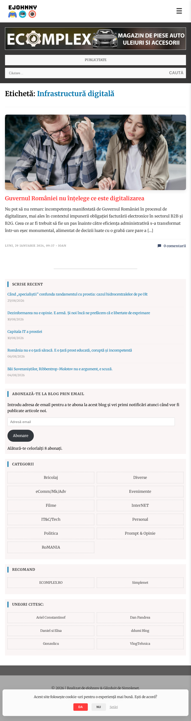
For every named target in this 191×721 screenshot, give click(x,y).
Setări (114, 707)
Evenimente (140, 491)
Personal (140, 519)
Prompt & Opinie (140, 533)
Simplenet (140, 582)
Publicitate (95, 60)
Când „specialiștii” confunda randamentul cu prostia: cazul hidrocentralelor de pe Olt (77, 294)
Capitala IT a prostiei (24, 331)
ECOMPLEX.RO (50, 582)
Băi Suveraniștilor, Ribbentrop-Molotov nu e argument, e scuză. (60, 369)
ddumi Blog (140, 631)
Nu (98, 707)
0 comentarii (175, 246)
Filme (51, 505)
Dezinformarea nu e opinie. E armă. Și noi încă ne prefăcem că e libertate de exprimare (78, 313)
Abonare (20, 435)
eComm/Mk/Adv (51, 491)
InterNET (140, 505)
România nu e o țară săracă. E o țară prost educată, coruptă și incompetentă (69, 350)
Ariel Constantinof (50, 617)
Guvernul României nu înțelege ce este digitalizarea (74, 198)
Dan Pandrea (140, 617)
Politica (51, 533)
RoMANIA (51, 547)
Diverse (140, 477)
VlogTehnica (140, 644)
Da (80, 707)
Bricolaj (51, 477)
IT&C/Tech (50, 519)
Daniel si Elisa (51, 631)
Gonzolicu (51, 644)
